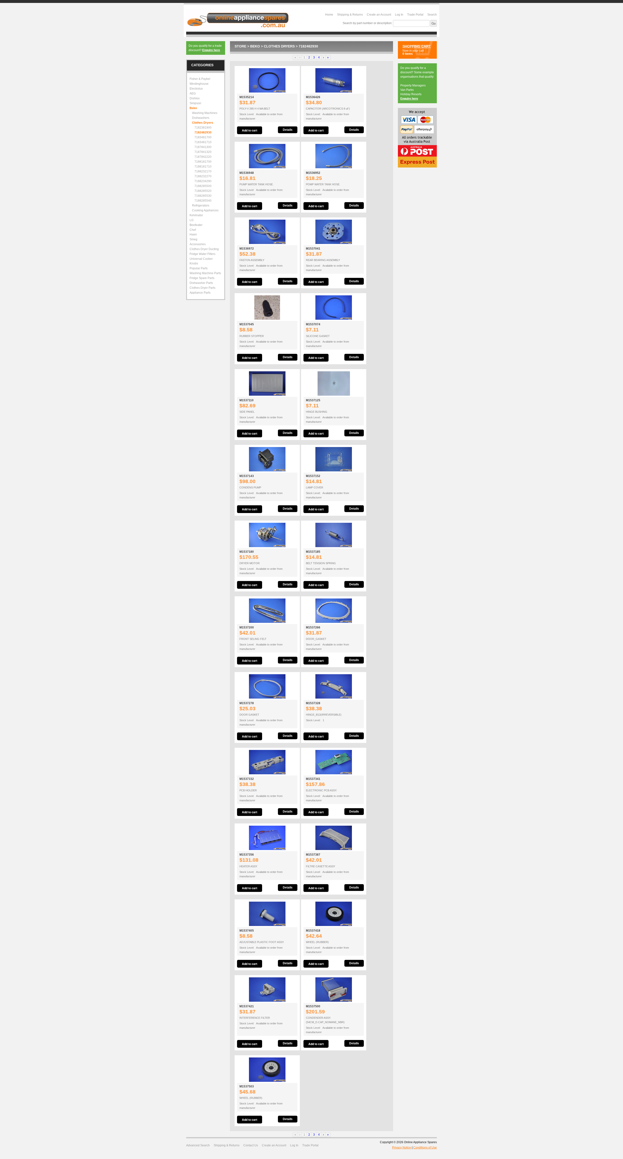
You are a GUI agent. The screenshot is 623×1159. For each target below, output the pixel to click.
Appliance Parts (200, 292)
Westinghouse (199, 83)
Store (240, 46)
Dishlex (195, 98)
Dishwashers (200, 118)
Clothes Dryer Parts (202, 288)
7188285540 (202, 200)
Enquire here (211, 50)
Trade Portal (415, 14)
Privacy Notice (401, 1147)
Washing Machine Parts (205, 273)
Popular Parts (199, 268)
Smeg (193, 239)
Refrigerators (200, 205)
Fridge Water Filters (202, 254)
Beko (255, 46)
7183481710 (202, 142)
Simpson (195, 103)
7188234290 (202, 181)
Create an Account (379, 14)
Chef (193, 230)
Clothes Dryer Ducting (204, 249)
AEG (193, 93)
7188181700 (202, 161)
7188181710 (202, 166)
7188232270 (202, 176)
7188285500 (202, 186)
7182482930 (308, 46)
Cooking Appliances (205, 210)
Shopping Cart (417, 46)
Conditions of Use (425, 1147)
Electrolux (196, 88)
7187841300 (202, 147)
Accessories (198, 244)
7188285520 (202, 191)
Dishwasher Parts (201, 283)
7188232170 (202, 171)
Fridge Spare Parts (202, 278)
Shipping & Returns (350, 14)
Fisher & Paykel (200, 79)
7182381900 (202, 127)
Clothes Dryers (279, 46)
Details (288, 129)
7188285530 (202, 195)
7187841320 (202, 152)
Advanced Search (198, 1145)
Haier (193, 234)
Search (432, 14)
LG (191, 220)
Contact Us (250, 1145)
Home (329, 14)
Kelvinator (196, 215)
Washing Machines (204, 113)
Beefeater (196, 225)
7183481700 (202, 137)
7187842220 (202, 157)
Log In (399, 14)
